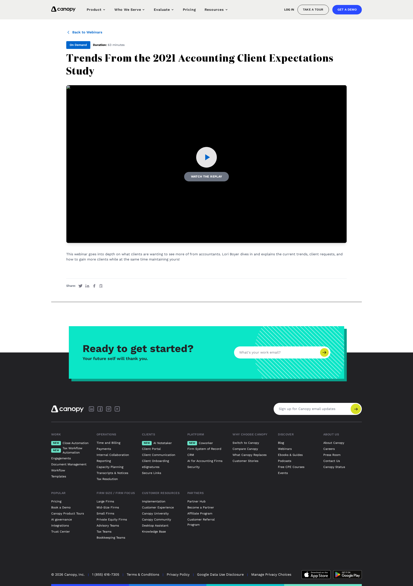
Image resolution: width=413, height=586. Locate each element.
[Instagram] (108, 408)
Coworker (201, 443)
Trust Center (60, 531)
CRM (190, 455)
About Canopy (333, 442)
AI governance (61, 519)
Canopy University (155, 513)
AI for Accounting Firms (204, 461)
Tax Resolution (107, 479)
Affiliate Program (199, 513)
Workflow (58, 470)
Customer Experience (158, 507)
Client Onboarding (155, 461)
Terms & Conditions (143, 574)
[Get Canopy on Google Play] (347, 574)
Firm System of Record (204, 448)
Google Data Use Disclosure (220, 574)
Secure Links (151, 473)
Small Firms (105, 513)
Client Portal (151, 448)
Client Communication (158, 455)
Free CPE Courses (291, 467)
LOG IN (289, 9)
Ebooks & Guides (290, 455)
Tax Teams (104, 531)
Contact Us (331, 461)
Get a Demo (347, 9)
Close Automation (71, 443)
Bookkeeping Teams (111, 537)
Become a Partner (200, 507)
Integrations (60, 525)
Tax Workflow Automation (67, 450)
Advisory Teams (108, 525)
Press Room (332, 455)
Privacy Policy (178, 574)
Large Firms (105, 501)
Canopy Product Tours (67, 513)
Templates (58, 476)
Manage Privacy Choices (271, 574)
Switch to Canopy (246, 442)
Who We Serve (127, 10)
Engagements (61, 458)
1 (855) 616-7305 (105, 574)
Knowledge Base (154, 531)
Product (94, 10)
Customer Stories (245, 461)
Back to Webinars (87, 32)
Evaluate (162, 10)
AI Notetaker (158, 443)
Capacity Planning (110, 467)
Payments (104, 448)
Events (283, 473)
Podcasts (284, 461)
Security (193, 467)
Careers (329, 448)
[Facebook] (100, 408)
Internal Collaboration (113, 455)
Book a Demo (61, 507)
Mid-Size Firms (108, 507)
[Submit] (324, 352)
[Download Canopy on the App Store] (316, 574)
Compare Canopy (245, 448)
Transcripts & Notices (112, 473)
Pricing (189, 10)
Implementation (153, 501)
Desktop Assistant (155, 525)
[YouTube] (117, 408)
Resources (214, 10)
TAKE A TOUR (313, 9)
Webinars (285, 448)
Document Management (68, 464)
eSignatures (150, 467)
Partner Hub (196, 501)
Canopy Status (334, 467)
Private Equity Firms (112, 519)
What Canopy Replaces (250, 455)
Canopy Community (156, 519)
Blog (281, 442)
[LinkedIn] (91, 408)
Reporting (104, 461)
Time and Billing (108, 442)
